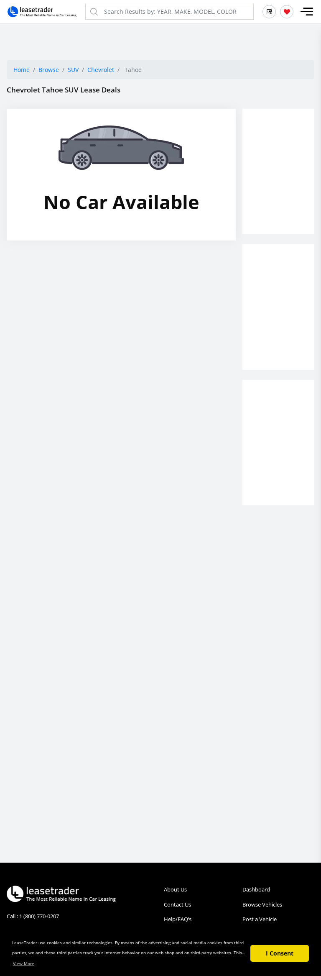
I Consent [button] (279, 953)
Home (21, 70)
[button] (306, 12)
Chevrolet (100, 70)
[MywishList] (286, 11)
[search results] (269, 11)
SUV (73, 70)
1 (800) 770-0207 (39, 916)
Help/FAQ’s (177, 919)
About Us (175, 889)
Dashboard (256, 889)
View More (23, 963)
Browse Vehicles (262, 904)
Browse (48, 70)
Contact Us (177, 904)
